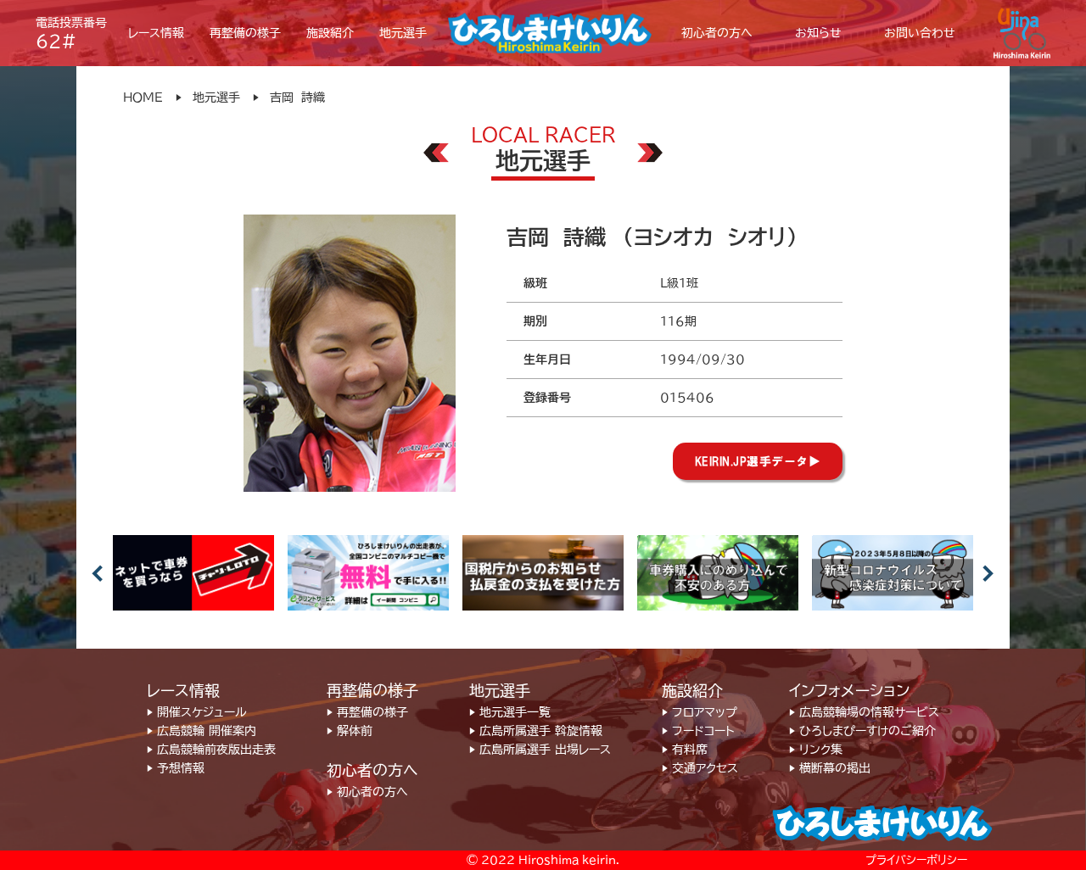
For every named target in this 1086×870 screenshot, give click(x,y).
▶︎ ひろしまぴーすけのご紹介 (862, 731)
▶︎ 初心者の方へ (367, 792)
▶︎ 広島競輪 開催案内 (201, 731)
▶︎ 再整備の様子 (367, 712)
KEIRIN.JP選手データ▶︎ (758, 461)
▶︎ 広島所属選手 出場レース (540, 750)
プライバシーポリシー (916, 860)
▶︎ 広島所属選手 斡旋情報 (535, 731)
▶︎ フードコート (698, 731)
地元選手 (216, 97)
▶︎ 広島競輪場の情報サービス (864, 712)
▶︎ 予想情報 (175, 768)
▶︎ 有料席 (685, 750)
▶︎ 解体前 (349, 731)
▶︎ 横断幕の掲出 (829, 768)
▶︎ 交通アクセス (700, 768)
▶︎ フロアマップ (699, 712)
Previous (97, 573)
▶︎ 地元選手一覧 (510, 712)
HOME (143, 97)
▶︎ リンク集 (815, 750)
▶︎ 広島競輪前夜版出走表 (211, 750)
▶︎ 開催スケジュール (197, 712)
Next (988, 573)
